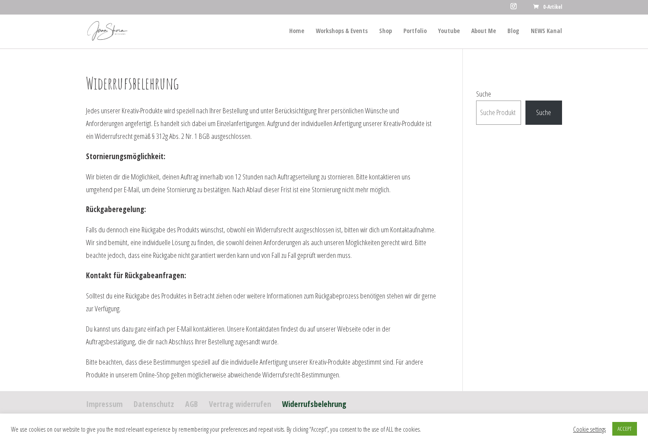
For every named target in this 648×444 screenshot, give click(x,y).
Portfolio (415, 31)
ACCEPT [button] (625, 429)
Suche (483, 94)
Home (296, 31)
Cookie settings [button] (589, 429)
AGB (191, 404)
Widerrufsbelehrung (314, 404)
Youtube (449, 31)
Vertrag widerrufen (240, 404)
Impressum (104, 404)
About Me (483, 31)
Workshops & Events (342, 31)
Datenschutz (154, 404)
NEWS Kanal (546, 31)
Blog (513, 31)
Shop (385, 31)
